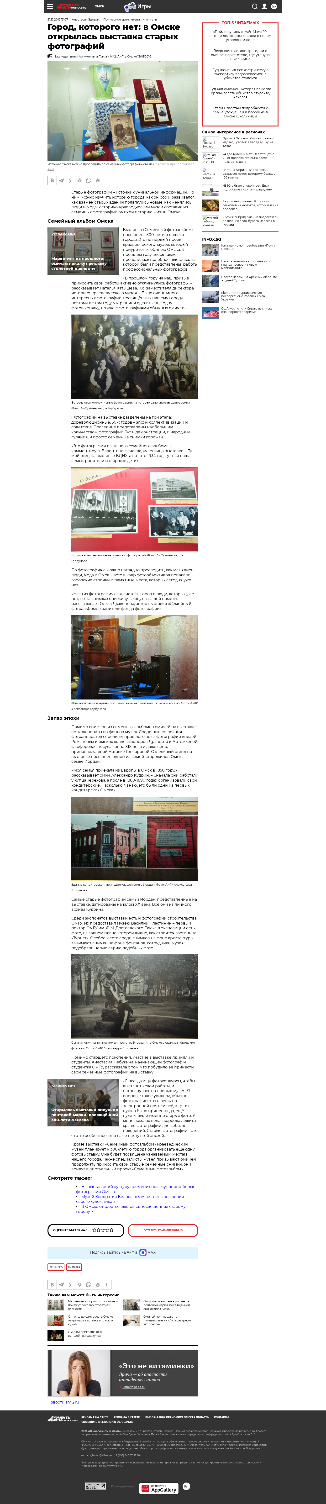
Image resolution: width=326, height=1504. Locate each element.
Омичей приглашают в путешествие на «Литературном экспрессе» (167, 1320)
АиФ (50, 169)
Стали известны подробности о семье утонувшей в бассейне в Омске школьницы (240, 112)
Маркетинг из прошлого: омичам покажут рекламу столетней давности (93, 1305)
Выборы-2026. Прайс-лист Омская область (177, 1417)
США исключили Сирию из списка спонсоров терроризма (247, 310)
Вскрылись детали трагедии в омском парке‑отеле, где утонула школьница (240, 55)
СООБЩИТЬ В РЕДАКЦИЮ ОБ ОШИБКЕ (107, 1422)
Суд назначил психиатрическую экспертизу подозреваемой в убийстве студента (240, 74)
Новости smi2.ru (63, 1402)
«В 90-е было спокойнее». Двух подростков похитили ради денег (248, 187)
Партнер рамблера (122, 1486)
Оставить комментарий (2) (163, 1230)
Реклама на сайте (94, 1417)
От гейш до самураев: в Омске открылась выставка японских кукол (90, 1320)
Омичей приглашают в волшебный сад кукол (85, 1333)
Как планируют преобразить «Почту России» (248, 247)
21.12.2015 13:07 (57, 19)
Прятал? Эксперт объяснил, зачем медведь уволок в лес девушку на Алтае (248, 142)
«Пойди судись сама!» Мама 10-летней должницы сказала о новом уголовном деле (240, 36)
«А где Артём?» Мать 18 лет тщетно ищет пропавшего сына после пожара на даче (248, 157)
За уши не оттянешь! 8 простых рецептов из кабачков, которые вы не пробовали (250, 205)
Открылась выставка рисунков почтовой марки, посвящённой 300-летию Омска (166, 1305)
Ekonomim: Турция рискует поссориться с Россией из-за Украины (243, 296)
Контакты (221, 1417)
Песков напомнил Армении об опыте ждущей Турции (249, 278)
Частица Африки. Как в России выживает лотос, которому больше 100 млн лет (249, 173)
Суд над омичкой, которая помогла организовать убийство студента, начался (240, 93)
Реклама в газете (127, 1417)
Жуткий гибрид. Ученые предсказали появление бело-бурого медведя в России (250, 220)
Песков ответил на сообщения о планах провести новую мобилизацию (245, 265)
